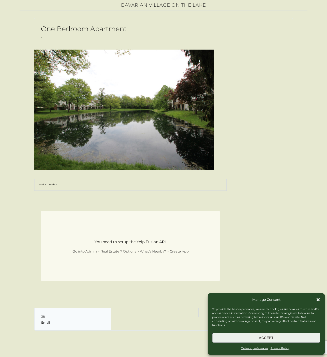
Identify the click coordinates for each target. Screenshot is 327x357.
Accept (266, 338)
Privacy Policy (279, 348)
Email (45, 323)
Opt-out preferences (254, 348)
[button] (318, 299)
